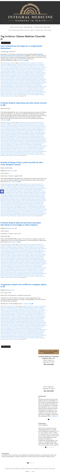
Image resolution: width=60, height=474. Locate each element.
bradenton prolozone (16, 75)
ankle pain (12, 72)
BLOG (32, 30)
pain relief (23, 86)
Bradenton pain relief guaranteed (26, 195)
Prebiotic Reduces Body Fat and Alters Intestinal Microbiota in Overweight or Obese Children (21, 224)
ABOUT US (18, 27)
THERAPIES (27, 27)
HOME (12, 27)
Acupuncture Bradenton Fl (37, 63)
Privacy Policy (47, 30)
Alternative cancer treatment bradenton (10, 67)
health (6, 60)
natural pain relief (22, 203)
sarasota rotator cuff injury (33, 93)
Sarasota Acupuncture (12, 90)
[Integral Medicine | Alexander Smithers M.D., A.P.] (30, 13)
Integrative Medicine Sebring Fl (27, 80)
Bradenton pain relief (35, 74)
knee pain (9, 82)
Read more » (55, 416)
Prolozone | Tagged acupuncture (31, 89)
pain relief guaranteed (31, 86)
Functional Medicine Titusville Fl (14, 76)
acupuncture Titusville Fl (24, 65)
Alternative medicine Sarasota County (29, 71)
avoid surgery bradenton (28, 72)
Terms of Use (45, 468)
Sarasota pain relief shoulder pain (18, 93)
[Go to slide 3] (50, 419)
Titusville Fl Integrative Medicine (37, 94)
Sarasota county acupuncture (24, 90)
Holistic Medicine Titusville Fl (37, 78)
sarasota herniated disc (37, 90)
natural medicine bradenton (34, 82)
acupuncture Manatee (22, 64)
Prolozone (20, 89)
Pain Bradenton (29, 85)
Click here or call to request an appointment (49, 352)
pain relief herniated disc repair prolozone (16, 87)
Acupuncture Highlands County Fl (9, 64)
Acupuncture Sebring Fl (11, 65)
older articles (5, 43)
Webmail (27, 471)
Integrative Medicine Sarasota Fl (12, 80)
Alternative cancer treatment (37, 65)
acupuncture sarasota (33, 64)
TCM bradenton (17, 214)
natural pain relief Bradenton (10, 83)
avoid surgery (19, 72)
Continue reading (23, 60)
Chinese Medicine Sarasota (20, 196)
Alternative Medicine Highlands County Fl (17, 191)
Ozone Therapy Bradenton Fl (37, 83)
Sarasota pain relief (5, 93)
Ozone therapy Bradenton (24, 83)
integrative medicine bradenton (8, 79)
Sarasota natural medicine (7, 91)
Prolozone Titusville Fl (22, 210)
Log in (33, 471)
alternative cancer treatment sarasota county (24, 68)
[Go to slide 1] (46, 419)
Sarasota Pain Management (40, 91)
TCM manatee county (11, 94)
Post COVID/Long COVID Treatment (19, 30)
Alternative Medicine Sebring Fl (26, 192)
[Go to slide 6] (53, 447)
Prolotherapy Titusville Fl (11, 89)
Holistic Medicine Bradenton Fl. (8, 78)
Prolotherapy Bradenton (32, 87)
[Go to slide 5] (51, 447)
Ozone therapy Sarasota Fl (18, 85)
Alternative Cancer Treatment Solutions (23, 189)
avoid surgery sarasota (40, 72)
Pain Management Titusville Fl (13, 86)
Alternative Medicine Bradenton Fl (19, 69)
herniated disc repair (38, 76)
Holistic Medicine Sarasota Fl (23, 78)
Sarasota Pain (30, 91)
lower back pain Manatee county (19, 82)
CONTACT (37, 30)
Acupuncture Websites (10, 468)
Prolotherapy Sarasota (23, 209)
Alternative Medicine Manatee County (11, 71)
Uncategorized (8, 63)
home (6, 306)
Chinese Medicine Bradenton (28, 75)
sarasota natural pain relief (19, 91)
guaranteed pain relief (28, 76)
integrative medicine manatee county (16, 200)
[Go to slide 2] (48, 419)
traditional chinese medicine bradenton (10, 96)
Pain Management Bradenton (21, 206)
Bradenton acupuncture (6, 74)
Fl (5, 76)
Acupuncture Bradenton (24, 63)
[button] (2, 191)
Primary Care (10, 170)
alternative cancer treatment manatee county (30, 67)
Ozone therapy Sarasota (6, 85)
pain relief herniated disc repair (21, 207)
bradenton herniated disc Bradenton (20, 74)
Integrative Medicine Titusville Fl (18, 202)
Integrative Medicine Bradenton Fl (24, 79)
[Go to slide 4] (49, 447)
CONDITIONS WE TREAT (41, 27)
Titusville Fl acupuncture (22, 94)
